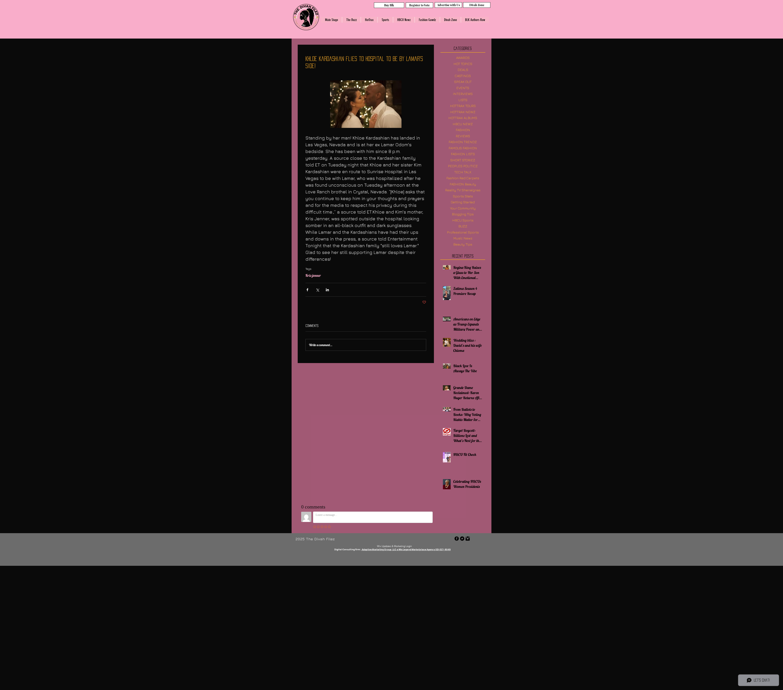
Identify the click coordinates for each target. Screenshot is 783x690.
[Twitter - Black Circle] (462, 538)
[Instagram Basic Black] (468, 538)
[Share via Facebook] (307, 290)
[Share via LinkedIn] (327, 290)
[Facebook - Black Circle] (457, 538)
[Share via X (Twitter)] (317, 290)
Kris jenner (313, 275)
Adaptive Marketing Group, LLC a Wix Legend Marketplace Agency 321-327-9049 (406, 549)
